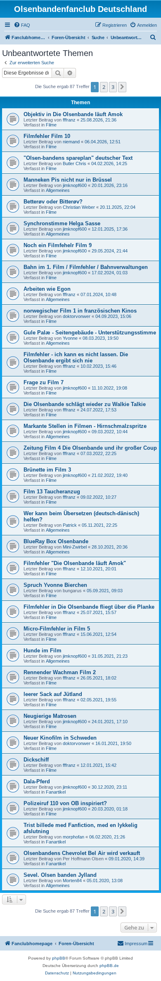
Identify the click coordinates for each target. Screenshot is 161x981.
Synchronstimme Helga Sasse (62, 223)
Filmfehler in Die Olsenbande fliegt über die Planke (89, 607)
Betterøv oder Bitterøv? (53, 202)
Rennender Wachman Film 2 (60, 672)
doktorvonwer (76, 316)
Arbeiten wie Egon (47, 289)
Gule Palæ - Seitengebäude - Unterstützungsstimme (90, 332)
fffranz (69, 119)
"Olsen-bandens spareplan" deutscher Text (78, 158)
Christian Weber (79, 207)
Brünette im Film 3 (47, 470)
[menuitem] (22, 25)
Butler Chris (74, 163)
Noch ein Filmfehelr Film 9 (58, 245)
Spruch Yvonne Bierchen (55, 585)
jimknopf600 (75, 185)
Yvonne (70, 338)
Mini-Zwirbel (75, 546)
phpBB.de (109, 965)
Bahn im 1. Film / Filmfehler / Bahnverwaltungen (86, 267)
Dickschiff (36, 760)
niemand (71, 141)
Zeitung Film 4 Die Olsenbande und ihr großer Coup (90, 448)
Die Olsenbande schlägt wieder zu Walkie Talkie (85, 404)
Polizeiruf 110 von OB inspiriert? (65, 803)
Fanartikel (56, 791)
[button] (122, 87)
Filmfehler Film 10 (47, 136)
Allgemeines (58, 190)
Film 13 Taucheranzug (52, 491)
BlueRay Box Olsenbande (56, 541)
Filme (51, 124)
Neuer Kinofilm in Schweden (60, 738)
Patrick (70, 525)
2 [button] (103, 87)
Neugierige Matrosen (50, 716)
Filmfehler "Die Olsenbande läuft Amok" (75, 563)
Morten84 (72, 880)
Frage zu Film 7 (44, 382)
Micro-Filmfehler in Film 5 (57, 629)
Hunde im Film (43, 650)
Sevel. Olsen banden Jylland (60, 875)
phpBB (58, 958)
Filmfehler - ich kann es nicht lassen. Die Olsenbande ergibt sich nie (76, 357)
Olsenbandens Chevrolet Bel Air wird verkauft (82, 853)
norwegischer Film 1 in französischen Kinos (80, 311)
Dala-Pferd (37, 781)
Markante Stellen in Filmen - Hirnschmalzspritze (85, 426)
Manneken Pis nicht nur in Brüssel (68, 180)
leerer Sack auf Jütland (53, 694)
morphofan (73, 836)
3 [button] (112, 87)
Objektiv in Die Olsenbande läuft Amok (73, 114)
